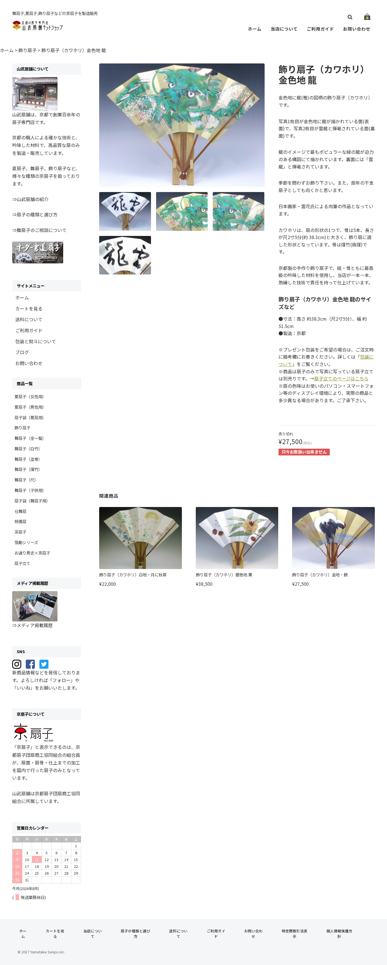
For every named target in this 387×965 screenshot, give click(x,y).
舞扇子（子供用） (30, 490)
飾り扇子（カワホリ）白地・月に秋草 (133, 575)
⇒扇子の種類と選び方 (35, 214)
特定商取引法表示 (294, 933)
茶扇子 (20, 532)
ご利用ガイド (320, 28)
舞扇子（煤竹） (28, 469)
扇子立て (22, 563)
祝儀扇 (20, 521)
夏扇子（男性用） (30, 407)
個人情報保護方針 (339, 933)
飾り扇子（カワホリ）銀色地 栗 (224, 575)
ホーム (254, 28)
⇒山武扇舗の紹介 (30, 199)
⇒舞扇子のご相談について (39, 230)
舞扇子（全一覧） (30, 438)
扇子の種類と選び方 (135, 933)
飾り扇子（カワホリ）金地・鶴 (320, 575)
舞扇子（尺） (26, 480)
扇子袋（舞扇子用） (32, 501)
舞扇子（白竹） (28, 448)
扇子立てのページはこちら (341, 378)
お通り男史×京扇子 (32, 553)
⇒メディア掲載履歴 (32, 625)
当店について (284, 28)
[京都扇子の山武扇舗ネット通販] (37, 27)
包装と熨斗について (35, 341)
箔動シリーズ (26, 542)
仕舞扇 (20, 511)
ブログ (22, 352)
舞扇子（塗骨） (28, 459)
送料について (28, 319)
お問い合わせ (356, 28)
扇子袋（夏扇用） (30, 417)
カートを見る (28, 308)
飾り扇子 (22, 428)
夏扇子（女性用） (30, 396)
